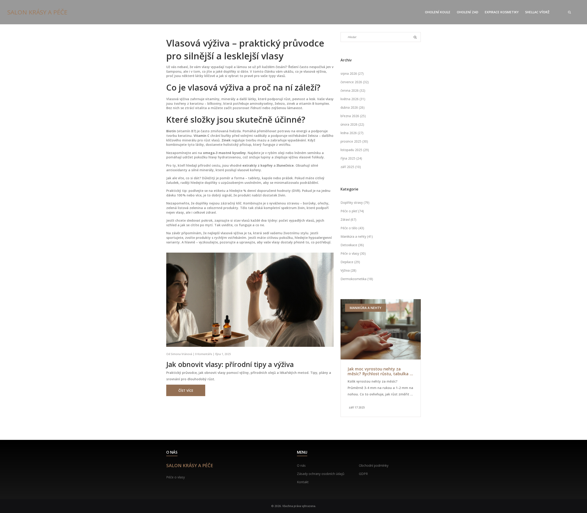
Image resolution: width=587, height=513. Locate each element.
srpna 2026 (352, 73)
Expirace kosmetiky (502, 12)
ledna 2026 (352, 133)
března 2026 (353, 116)
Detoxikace (352, 245)
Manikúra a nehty (357, 236)
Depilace (350, 262)
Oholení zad (467, 12)
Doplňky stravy (355, 202)
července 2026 (355, 82)
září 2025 (351, 167)
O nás (301, 465)
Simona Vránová (181, 354)
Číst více (185, 390)
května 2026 (353, 99)
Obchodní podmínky (373, 465)
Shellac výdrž (537, 12)
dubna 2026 (353, 107)
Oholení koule (437, 12)
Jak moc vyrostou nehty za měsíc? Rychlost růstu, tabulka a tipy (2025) (380, 371)
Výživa (348, 270)
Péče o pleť (352, 211)
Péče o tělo (352, 228)
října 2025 (351, 158)
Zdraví (348, 219)
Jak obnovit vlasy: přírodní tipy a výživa (230, 364)
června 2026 (353, 90)
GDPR (363, 474)
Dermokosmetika (357, 279)
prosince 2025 (354, 141)
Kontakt (303, 482)
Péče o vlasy (353, 253)
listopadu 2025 (355, 150)
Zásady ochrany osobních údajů (320, 474)
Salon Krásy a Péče (37, 12)
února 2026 (352, 124)
